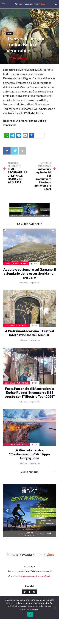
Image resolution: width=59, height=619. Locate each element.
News (9, 33)
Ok (30, 614)
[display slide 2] (50, 533)
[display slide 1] (48, 533)
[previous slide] (7, 510)
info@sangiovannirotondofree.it (35, 576)
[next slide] (51, 510)
